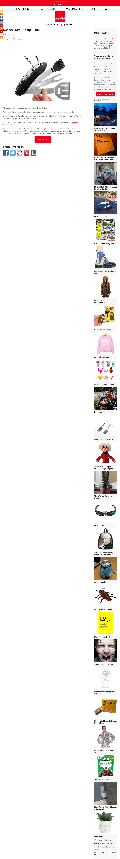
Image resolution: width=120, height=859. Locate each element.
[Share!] (6, 153)
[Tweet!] (13, 153)
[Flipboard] (1, 31)
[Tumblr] (1, 20)
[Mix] (1, 28)
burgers (7, 39)
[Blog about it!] (33, 153)
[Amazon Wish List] (1, 11)
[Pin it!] (26, 153)
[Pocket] (1, 34)
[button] (106, 8)
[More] (1, 37)
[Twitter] (1, 22)
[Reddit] (1, 14)
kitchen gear (17, 39)
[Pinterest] (1, 25)
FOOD (7, 34)
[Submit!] (19, 153)
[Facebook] (1, 17)
